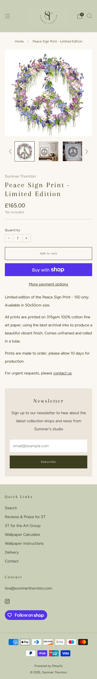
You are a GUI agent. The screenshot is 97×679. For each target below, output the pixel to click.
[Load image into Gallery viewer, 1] (24, 151)
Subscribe (48, 462)
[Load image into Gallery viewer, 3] (72, 151)
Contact (12, 561)
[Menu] (7, 16)
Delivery (12, 552)
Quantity (12, 230)
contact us (62, 373)
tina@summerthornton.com (28, 588)
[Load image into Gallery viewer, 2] (48, 151)
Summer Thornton (20, 176)
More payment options (48, 284)
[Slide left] (11, 151)
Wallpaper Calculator (22, 534)
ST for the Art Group (23, 525)
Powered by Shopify (48, 666)
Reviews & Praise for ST (25, 516)
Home (19, 41)
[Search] (89, 16)
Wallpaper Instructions (24, 543)
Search (11, 507)
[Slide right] (85, 151)
